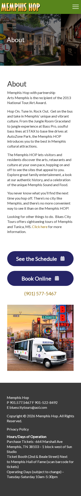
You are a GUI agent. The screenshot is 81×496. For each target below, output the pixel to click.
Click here (39, 226)
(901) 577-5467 (40, 293)
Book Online (37, 278)
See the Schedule (37, 258)
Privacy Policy (18, 429)
